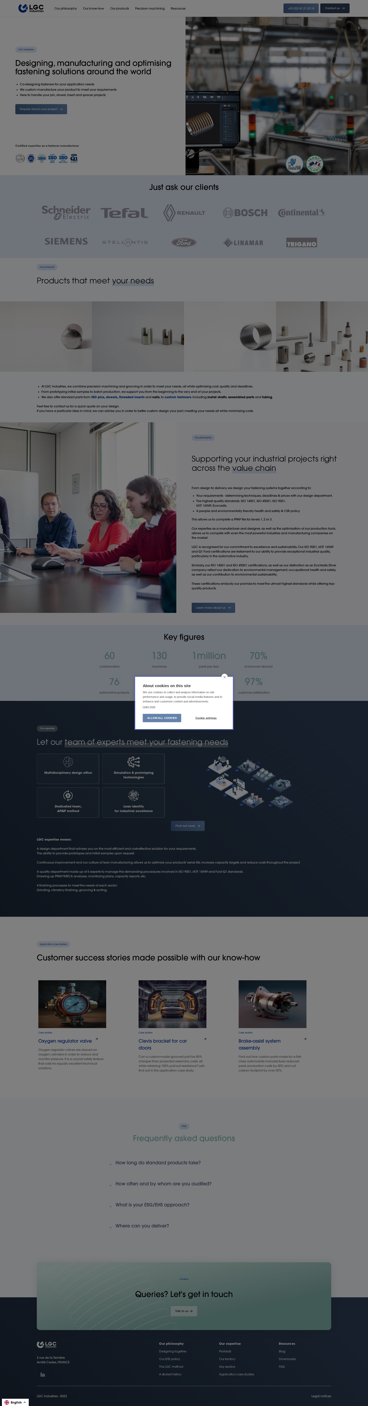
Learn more (149, 706)
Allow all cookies (162, 718)
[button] (15, 1402)
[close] (224, 677)
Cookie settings (206, 718)
